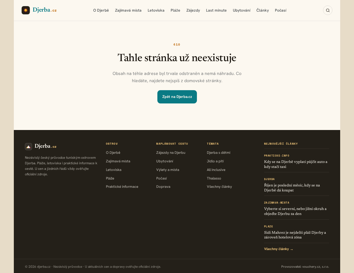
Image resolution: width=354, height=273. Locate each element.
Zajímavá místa (128, 10)
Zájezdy (193, 10)
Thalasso (214, 178)
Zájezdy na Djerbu (170, 152)
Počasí (280, 10)
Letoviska (156, 10)
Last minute (216, 10)
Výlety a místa (167, 169)
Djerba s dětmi (218, 152)
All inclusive (216, 169)
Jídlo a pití (215, 161)
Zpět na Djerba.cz (177, 96)
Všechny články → (278, 248)
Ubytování (241, 10)
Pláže (175, 10)
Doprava (163, 186)
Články (262, 10)
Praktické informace (122, 186)
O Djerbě (101, 10)
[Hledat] (327, 10)
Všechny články (219, 186)
